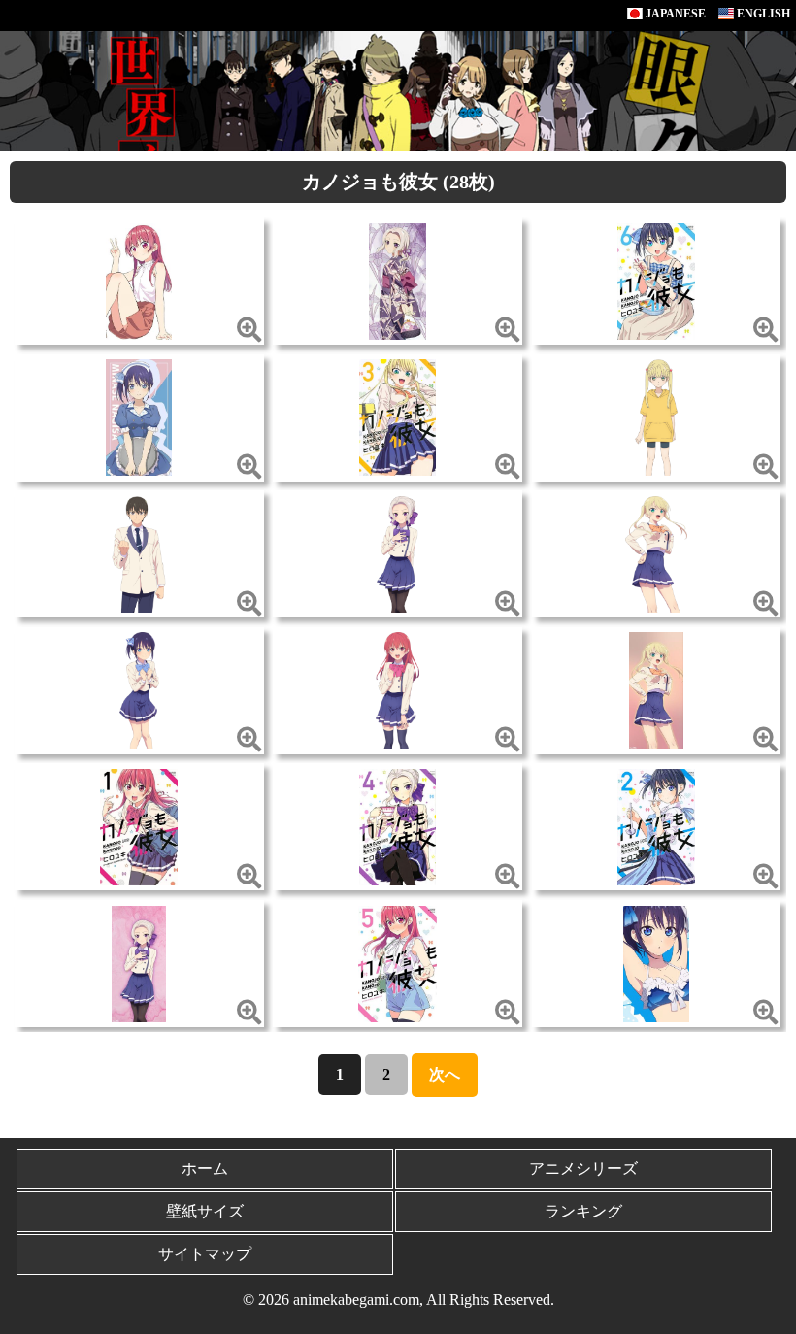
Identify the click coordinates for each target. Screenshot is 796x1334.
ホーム (205, 1168)
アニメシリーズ (583, 1168)
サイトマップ (204, 1254)
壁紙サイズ (205, 1211)
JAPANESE (674, 13)
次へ (444, 1074)
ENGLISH (762, 13)
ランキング (583, 1211)
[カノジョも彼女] (139, 279)
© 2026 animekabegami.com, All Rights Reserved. (398, 1299)
